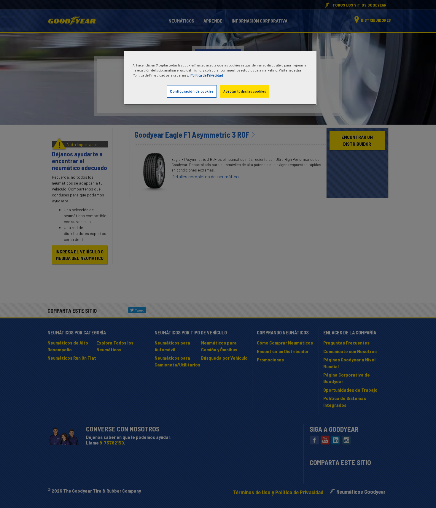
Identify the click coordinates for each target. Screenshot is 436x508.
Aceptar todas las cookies (244, 91)
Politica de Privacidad (206, 75)
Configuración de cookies (192, 91)
